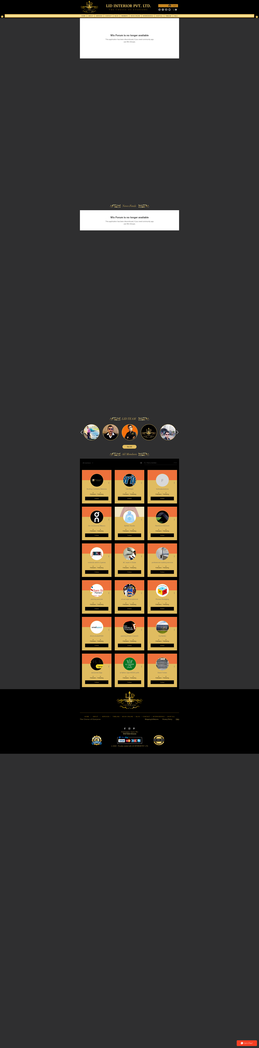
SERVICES (105, 716)
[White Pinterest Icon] (134, 728)
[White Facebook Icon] (125, 728)
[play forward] (177, 432)
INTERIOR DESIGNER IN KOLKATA (157, 723)
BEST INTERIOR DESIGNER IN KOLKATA (127, 723)
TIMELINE (116, 716)
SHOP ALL (171, 716)
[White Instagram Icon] (129, 728)
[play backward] (81, 432)
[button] (175, 10)
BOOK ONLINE (127, 716)
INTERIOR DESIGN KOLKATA (99, 723)
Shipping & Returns (151, 719)
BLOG (138, 716)
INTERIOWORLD (159, 716)
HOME (86, 716)
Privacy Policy (167, 719)
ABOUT (95, 716)
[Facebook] (166, 9)
